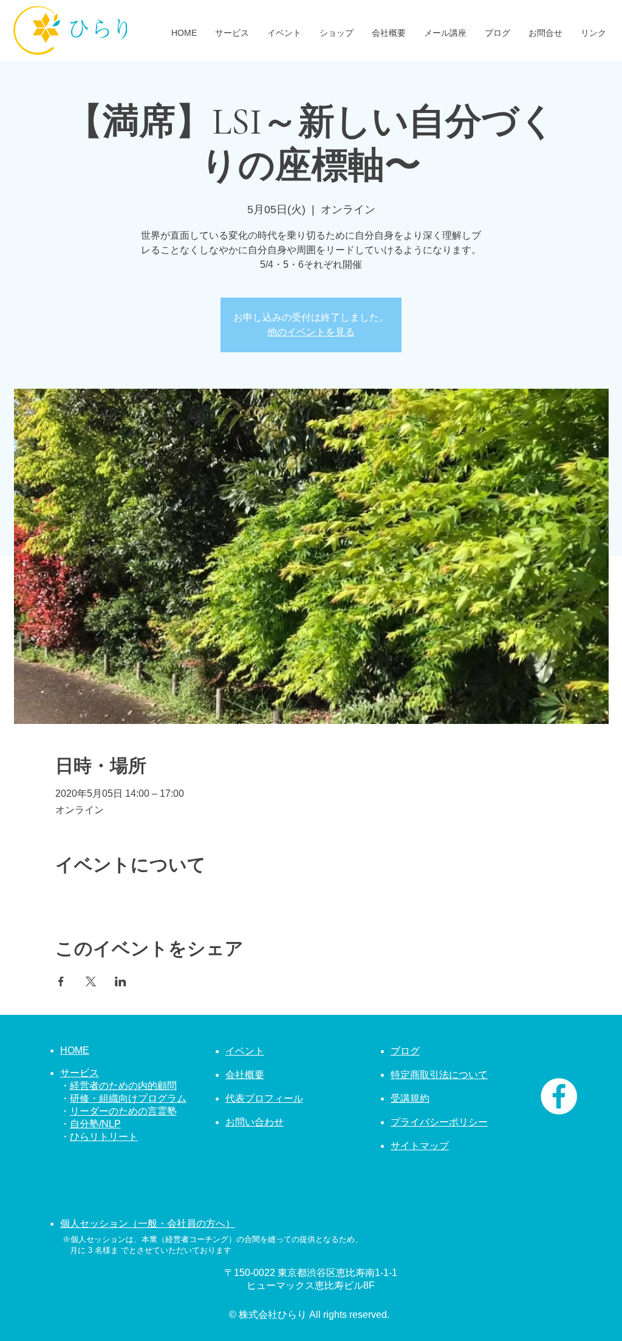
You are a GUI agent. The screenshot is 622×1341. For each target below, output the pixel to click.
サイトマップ (420, 1146)
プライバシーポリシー (439, 1122)
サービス (79, 1073)
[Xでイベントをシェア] (91, 981)
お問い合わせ (254, 1122)
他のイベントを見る (311, 332)
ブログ (405, 1051)
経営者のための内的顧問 (123, 1085)
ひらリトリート (104, 1136)
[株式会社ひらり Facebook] (559, 1096)
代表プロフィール (264, 1098)
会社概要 (244, 1075)
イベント (244, 1051)
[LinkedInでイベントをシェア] (120, 981)
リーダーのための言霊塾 (123, 1111)
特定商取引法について (439, 1075)
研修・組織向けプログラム (128, 1098)
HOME (74, 1050)
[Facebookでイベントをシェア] (61, 981)
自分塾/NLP (95, 1124)
